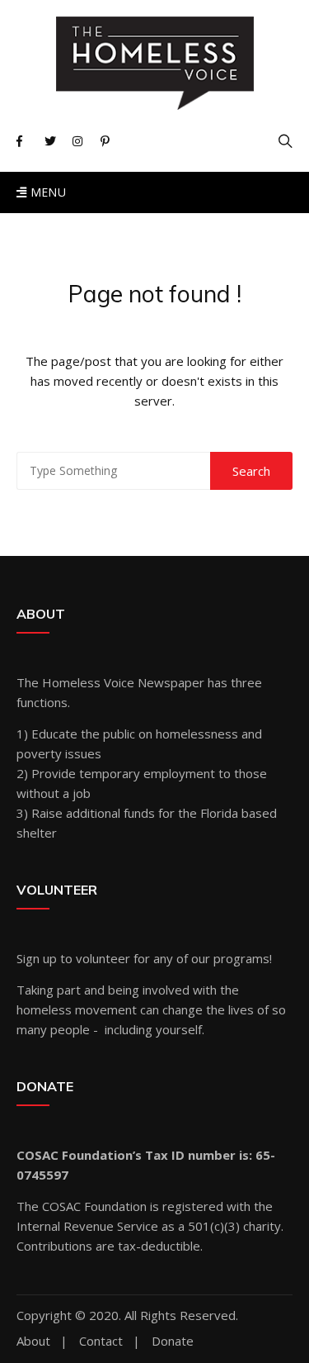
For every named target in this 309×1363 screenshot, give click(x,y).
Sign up (36, 958)
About (33, 1341)
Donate (173, 1341)
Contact (101, 1341)
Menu (46, 192)
